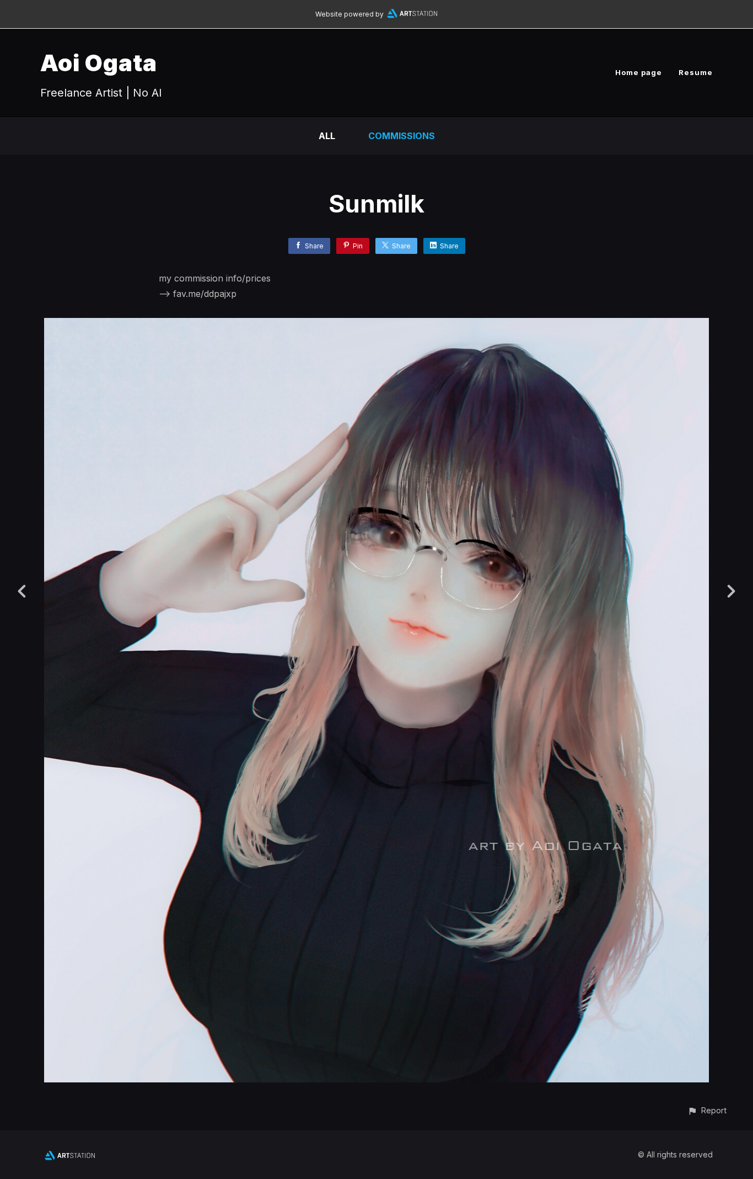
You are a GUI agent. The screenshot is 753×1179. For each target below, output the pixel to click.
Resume (696, 72)
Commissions (401, 135)
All (327, 135)
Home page (638, 72)
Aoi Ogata (98, 63)
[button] (707, 1110)
